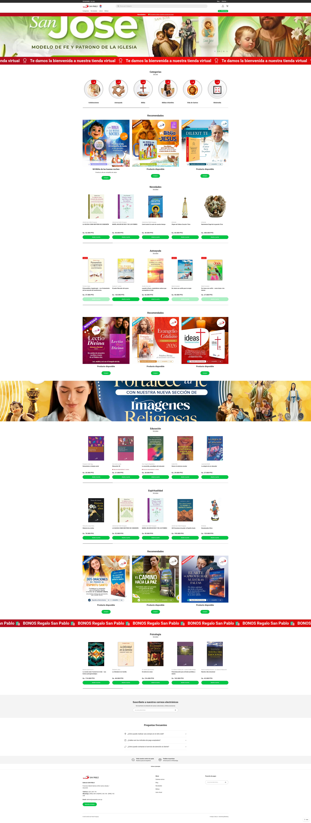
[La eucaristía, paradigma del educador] (155, 448)
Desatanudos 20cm (207, 528)
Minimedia (217, 103)
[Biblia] (143, 89)
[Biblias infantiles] (168, 89)
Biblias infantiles (168, 103)
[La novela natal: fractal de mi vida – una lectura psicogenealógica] (96, 654)
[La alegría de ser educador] (214, 448)
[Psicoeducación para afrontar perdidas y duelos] (185, 654)
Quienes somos (160, 779)
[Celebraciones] (94, 89)
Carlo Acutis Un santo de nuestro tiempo (153, 224)
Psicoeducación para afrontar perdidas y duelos (183, 673)
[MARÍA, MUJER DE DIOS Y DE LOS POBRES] (125, 206)
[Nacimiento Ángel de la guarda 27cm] (214, 206)
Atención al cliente (90, 804)
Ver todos (155, 189)
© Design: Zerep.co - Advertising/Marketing (219, 816)
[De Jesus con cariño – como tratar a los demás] (214, 270)
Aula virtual (159, 792)
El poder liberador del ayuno (120, 288)
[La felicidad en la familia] (125, 654)
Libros (101, 11)
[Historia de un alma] (96, 510)
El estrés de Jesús (147, 672)
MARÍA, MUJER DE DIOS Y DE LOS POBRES (124, 224)
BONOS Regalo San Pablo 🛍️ (57, 623)
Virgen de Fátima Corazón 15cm (181, 224)
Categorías (86, 11)
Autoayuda (118, 103)
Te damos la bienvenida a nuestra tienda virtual (86, 60)
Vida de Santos (192, 103)
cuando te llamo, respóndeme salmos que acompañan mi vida (154, 289)
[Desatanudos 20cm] (214, 510)
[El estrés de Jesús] (155, 654)
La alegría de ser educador (209, 466)
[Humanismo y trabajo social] (96, 448)
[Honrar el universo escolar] (185, 448)
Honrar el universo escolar (179, 466)
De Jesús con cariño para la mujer (181, 288)
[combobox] (161, 6)
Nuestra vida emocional (208, 672)
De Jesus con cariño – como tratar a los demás (212, 289)
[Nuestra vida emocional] (214, 654)
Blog (218, 1)
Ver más (112, 1)
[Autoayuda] (118, 89)
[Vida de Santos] (192, 89)
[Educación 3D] (125, 448)
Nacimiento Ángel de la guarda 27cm (212, 224)
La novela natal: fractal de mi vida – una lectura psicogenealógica (94, 673)
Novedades (94, 11)
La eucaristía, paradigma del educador (153, 466)
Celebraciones (94, 103)
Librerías (224, 1)
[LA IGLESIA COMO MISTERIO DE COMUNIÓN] (96, 206)
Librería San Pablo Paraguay (92, 816)
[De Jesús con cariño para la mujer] (185, 270)
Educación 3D (116, 466)
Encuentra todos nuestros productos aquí (162, 14)
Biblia (143, 103)
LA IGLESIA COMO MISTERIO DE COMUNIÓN (96, 224)
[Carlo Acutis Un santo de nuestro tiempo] (155, 206)
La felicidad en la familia (119, 672)
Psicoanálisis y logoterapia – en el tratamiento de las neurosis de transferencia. (96, 289)
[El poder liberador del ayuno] (125, 270)
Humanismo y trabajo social (91, 466)
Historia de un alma (88, 528)
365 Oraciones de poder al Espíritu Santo (183, 528)
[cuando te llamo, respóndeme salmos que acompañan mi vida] (155, 270)
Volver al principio (155, 766)
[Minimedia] (217, 89)
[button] (227, 6)
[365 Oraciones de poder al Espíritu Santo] (185, 510)
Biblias (106, 11)
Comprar (106, 177)
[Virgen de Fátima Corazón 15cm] (185, 206)
